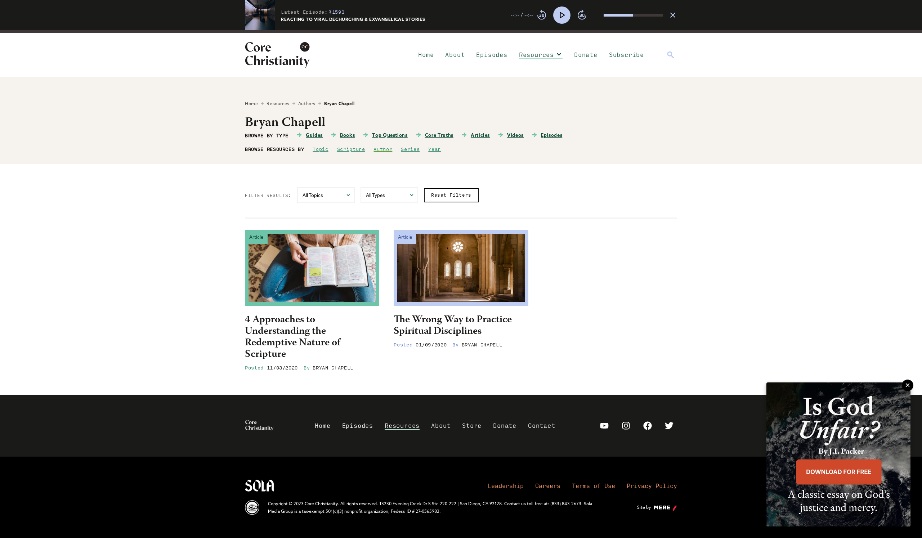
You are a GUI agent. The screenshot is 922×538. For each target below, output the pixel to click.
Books (347, 135)
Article (256, 237)
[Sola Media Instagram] (626, 426)
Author (382, 149)
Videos (515, 135)
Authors (306, 103)
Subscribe (626, 54)
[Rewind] (541, 15)
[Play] (561, 15)
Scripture (351, 149)
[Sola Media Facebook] (647, 426)
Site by (644, 507)
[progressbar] (461, 31)
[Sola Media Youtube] (604, 426)
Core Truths (439, 135)
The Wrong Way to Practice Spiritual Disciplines (453, 326)
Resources (536, 54)
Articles (480, 135)
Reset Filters (451, 194)
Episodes (491, 54)
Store (472, 425)
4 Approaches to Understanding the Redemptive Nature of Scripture (292, 337)
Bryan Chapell (333, 367)
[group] (587, 15)
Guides (314, 135)
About (455, 54)
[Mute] (598, 15)
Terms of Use (593, 485)
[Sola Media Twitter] (669, 426)
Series (410, 149)
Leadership (506, 485)
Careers (547, 485)
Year (434, 149)
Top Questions (389, 135)
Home (426, 54)
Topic (320, 149)
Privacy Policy (652, 485)
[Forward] (582, 15)
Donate (585, 54)
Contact (541, 425)
